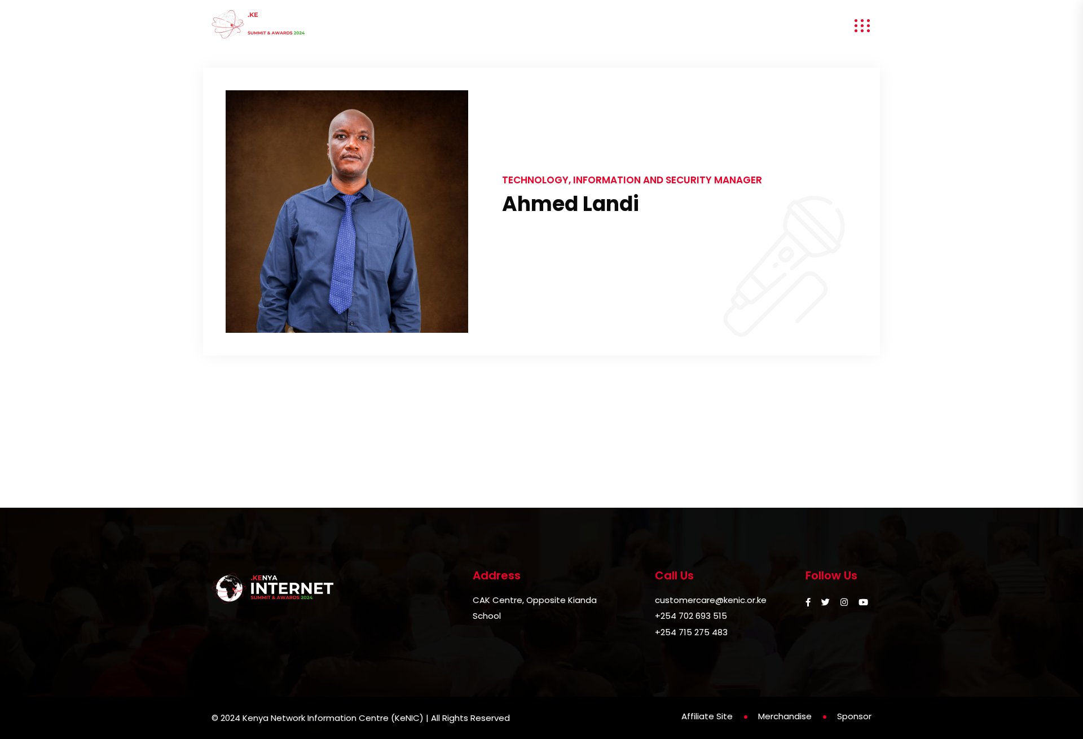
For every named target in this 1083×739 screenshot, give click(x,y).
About (413, 25)
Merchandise (780, 25)
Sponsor (607, 25)
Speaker (475, 25)
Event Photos (685, 25)
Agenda (541, 25)
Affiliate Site (707, 716)
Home (356, 25)
